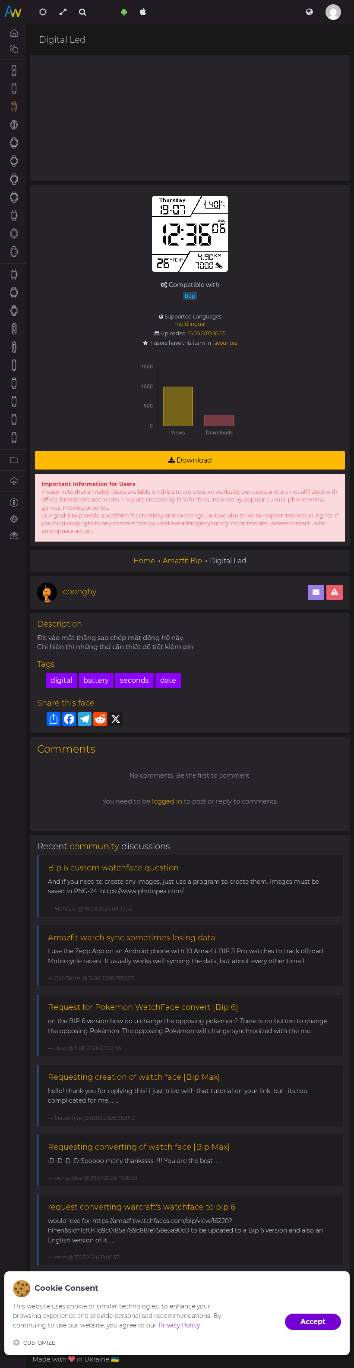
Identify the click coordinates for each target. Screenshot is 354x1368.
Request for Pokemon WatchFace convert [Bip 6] (143, 1007)
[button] (309, 12)
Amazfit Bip (182, 561)
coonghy (80, 591)
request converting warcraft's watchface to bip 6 (141, 1207)
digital (61, 680)
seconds (134, 680)
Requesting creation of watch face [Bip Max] (134, 1077)
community (94, 846)
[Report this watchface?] (334, 592)
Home (144, 561)
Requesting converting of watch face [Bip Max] (139, 1147)
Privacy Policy (179, 1325)
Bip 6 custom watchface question (113, 868)
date (168, 680)
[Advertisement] (190, 117)
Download (193, 460)
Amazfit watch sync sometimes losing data (131, 937)
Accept (313, 1322)
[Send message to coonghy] (316, 592)
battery (96, 680)
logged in (167, 801)
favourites (224, 343)
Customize (39, 1343)
